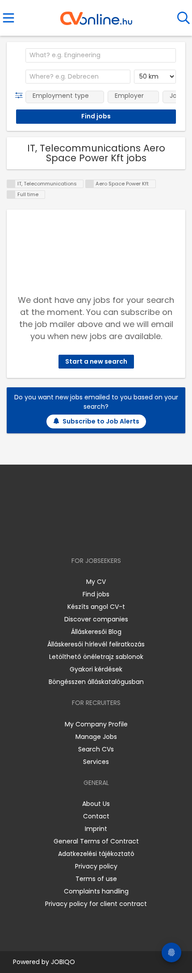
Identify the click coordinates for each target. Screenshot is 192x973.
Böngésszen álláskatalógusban (96, 681)
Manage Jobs (96, 736)
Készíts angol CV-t (96, 606)
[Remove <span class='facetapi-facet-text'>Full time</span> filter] (11, 194)
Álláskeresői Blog (96, 631)
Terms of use (96, 878)
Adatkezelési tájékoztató (96, 853)
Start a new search (96, 361)
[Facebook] (75, 535)
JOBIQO (63, 961)
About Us (96, 803)
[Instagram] (90, 535)
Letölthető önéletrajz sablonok (96, 656)
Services (96, 761)
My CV (96, 581)
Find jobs (96, 594)
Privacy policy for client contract (96, 903)
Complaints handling (96, 891)
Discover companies (96, 619)
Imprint (96, 828)
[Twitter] (118, 535)
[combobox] (100, 55)
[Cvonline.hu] (96, 15)
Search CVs (96, 749)
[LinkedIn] (105, 535)
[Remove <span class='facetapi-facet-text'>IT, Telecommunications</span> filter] (11, 184)
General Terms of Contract (96, 841)
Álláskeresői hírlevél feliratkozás (96, 644)
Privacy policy (96, 866)
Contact (96, 816)
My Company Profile (96, 724)
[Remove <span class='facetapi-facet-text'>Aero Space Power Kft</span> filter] (90, 184)
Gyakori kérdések (96, 669)
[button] (20, 96)
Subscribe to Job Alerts (101, 421)
